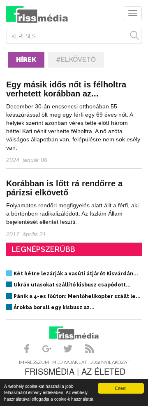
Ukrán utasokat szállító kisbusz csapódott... (72, 285)
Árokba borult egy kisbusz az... (54, 307)
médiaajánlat (69, 362)
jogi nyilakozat (110, 362)
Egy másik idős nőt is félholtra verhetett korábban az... (66, 89)
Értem (120, 388)
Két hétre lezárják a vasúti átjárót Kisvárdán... (76, 274)
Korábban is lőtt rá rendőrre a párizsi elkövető (64, 188)
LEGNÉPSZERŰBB (43, 249)
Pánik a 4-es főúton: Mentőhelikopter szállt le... (77, 296)
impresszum (34, 362)
